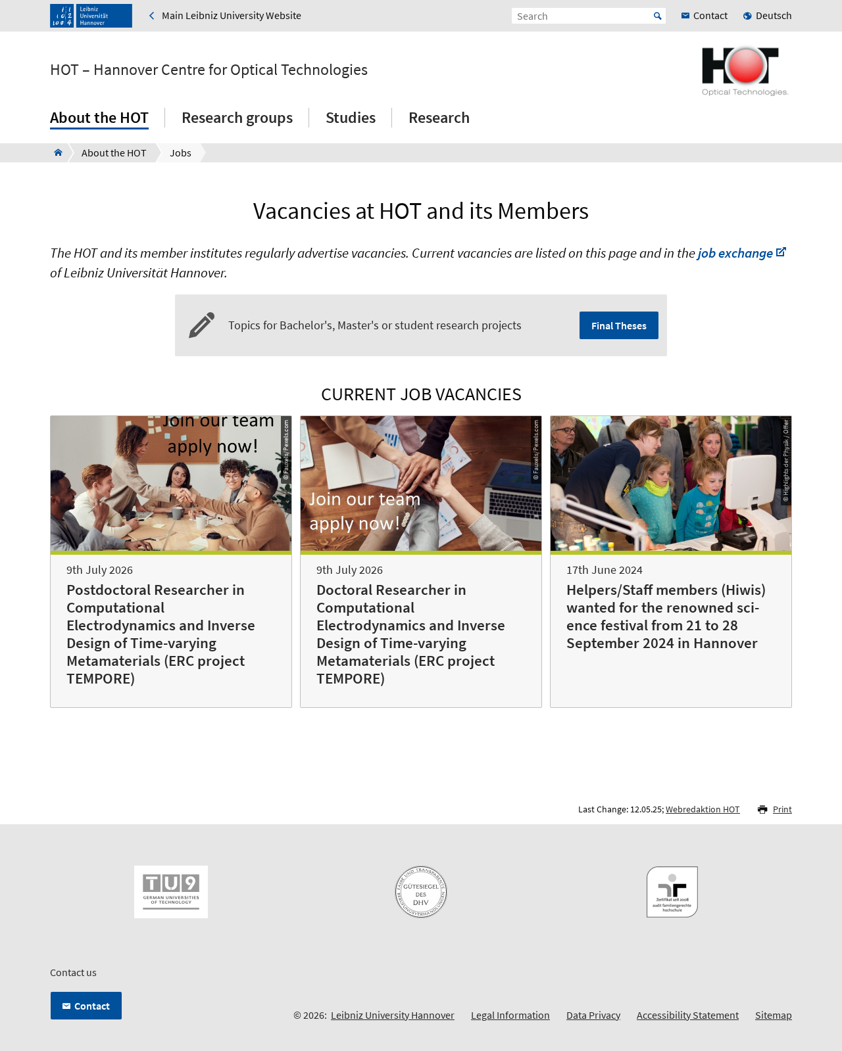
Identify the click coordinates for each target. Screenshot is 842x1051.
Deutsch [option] (774, 15)
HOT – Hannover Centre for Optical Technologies (209, 70)
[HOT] (54, 152)
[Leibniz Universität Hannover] (91, 16)
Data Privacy (593, 1014)
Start (658, 16)
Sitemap (773, 1014)
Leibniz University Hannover (393, 1014)
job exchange (735, 253)
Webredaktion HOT (703, 809)
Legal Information (510, 1014)
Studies (351, 117)
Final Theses (619, 325)
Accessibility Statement (688, 1014)
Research (439, 117)
